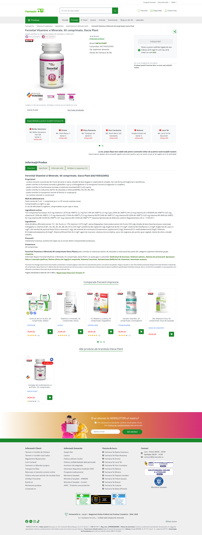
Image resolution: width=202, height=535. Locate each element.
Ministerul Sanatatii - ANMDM (76, 479)
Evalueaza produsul (97, 39)
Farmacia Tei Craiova (113, 485)
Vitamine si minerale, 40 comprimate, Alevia (70, 319)
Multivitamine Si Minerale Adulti (77, 26)
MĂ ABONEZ (132, 432)
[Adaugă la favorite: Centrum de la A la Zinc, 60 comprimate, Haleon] (28, 290)
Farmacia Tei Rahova (113, 469)
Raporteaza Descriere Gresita (70, 273)
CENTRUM (31, 325)
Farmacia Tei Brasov (113, 482)
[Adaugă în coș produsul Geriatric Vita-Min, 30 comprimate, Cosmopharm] (141, 331)
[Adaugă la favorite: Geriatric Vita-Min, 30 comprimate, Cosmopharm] (119, 290)
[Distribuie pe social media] (175, 32)
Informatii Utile (163, 2)
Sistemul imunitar (89, 259)
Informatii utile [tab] (57, 168)
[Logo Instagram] (34, 521)
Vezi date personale (123, 425)
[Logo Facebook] (26, 521)
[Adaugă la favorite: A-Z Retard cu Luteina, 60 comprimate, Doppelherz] (89, 290)
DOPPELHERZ (93, 325)
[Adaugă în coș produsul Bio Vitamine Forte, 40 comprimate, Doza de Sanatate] (171, 334)
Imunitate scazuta (138, 259)
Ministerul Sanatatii (71, 475)
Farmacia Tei (29, 26)
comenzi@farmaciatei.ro (153, 457)
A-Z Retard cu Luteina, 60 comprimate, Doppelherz (101, 319)
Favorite (143, 10)
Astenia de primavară (155, 257)
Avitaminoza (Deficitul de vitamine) (114, 259)
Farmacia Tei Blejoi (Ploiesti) (116, 489)
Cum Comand (30, 462)
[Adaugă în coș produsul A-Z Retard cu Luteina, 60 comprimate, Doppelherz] (110, 331)
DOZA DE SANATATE (156, 328)
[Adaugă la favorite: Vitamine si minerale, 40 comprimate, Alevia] (58, 290)
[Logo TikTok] (38, 521)
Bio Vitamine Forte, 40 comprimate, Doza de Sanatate (161, 319)
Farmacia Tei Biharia (113, 472)
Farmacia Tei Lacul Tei (113, 462)
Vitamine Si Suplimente (45, 26)
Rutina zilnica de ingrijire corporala (64, 259)
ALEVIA (60, 325)
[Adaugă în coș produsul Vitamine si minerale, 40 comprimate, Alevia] (80, 331)
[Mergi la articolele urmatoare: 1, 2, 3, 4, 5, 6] (99, 145)
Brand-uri (29, 482)
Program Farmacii (149, 2)
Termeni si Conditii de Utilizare (37, 452)
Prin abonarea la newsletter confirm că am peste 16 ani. (119, 422)
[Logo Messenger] (30, 521)
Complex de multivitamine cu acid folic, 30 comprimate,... (40, 386)
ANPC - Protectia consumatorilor (77, 485)
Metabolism (59, 26)
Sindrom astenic (137, 257)
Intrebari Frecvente (32, 479)
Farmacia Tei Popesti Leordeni (117, 475)
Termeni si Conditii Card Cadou (37, 455)
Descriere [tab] (31, 168)
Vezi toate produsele (75, 110)
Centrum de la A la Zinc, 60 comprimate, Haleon (40, 319)
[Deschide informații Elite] (29, 294)
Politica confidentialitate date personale (80, 462)
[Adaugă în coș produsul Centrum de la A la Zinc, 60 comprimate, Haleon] (50, 331)
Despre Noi (68, 452)
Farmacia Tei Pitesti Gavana (115, 479)
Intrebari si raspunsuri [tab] (77, 168)
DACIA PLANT (101, 43)
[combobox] (86, 10)
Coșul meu (157, 10)
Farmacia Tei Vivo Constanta (116, 465)
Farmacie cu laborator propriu (37, 465)
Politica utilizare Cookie (73, 459)
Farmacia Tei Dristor (113, 459)
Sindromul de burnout (120, 257)
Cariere (67, 455)
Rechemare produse (33, 485)
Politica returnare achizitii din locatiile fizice (42, 475)
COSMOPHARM (124, 325)
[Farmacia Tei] (34, 11)
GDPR (173, 2)
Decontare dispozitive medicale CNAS (79, 469)
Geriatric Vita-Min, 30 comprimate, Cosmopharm (131, 319)
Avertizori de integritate (73, 465)
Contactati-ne (30, 489)
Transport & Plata (32, 469)
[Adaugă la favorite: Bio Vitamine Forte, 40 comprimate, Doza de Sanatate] (149, 290)
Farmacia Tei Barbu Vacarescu (116, 452)
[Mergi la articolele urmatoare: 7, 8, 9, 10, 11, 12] (102, 145)
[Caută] (115, 10)
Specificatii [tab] (43, 168)
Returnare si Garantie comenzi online (40, 472)
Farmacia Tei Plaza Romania (116, 455)
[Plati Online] (171, 521)
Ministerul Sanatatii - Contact (75, 482)
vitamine (29, 254)
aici (154, 52)
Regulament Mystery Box (35, 459)
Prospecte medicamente (73, 472)
